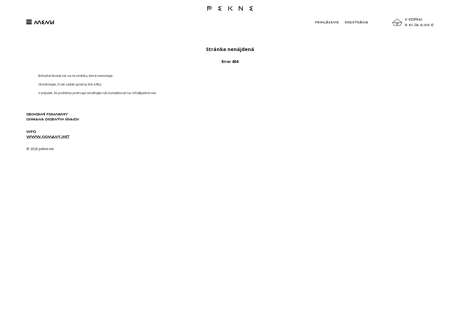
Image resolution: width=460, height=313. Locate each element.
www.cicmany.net (47, 136)
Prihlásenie (327, 22)
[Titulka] (230, 11)
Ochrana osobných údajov (52, 119)
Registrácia (356, 22)
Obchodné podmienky (47, 114)
